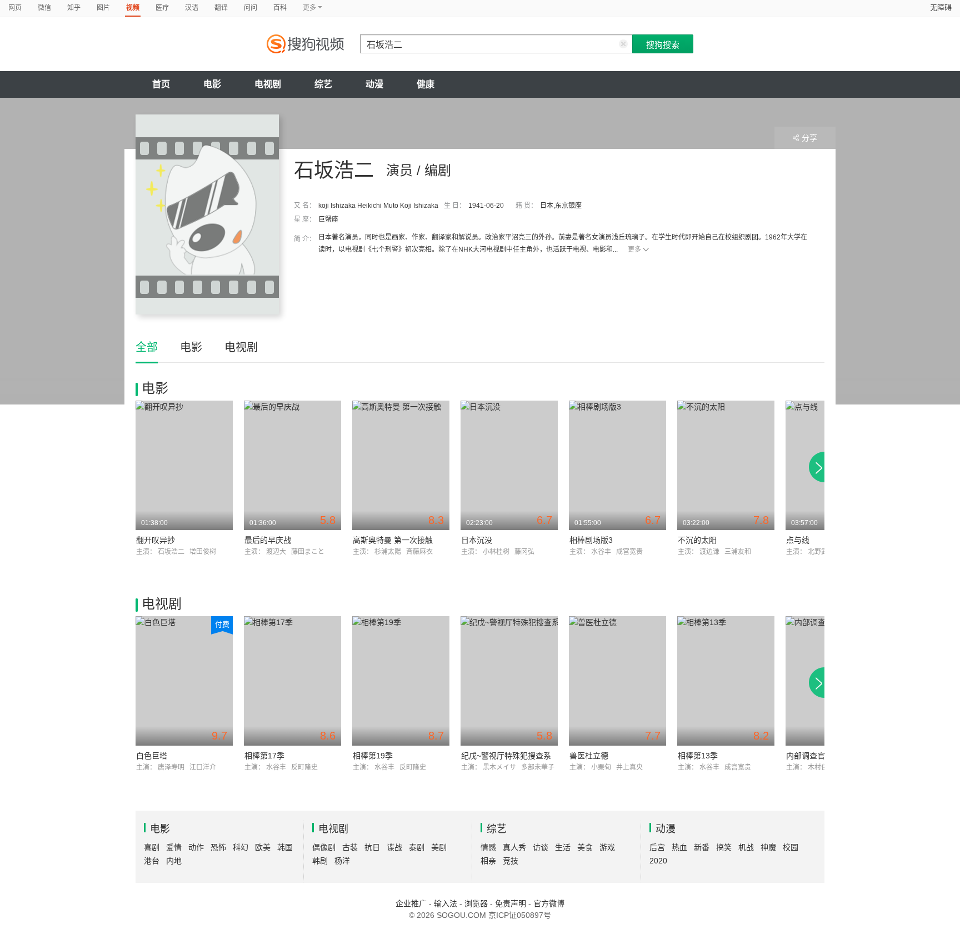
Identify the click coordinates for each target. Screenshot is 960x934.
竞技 (510, 860)
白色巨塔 (151, 755)
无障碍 (941, 7)
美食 (585, 847)
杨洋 (342, 860)
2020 (658, 860)
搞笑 (724, 847)
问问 (250, 8)
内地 (174, 860)
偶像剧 (324, 847)
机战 (746, 847)
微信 (44, 8)
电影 (212, 84)
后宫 (657, 847)
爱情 (174, 847)
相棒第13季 (698, 755)
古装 (350, 847)
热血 (679, 847)
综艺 (323, 84)
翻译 (221, 8)
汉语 (191, 8)
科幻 (240, 847)
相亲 (488, 860)
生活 (563, 847)
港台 (151, 860)
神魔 (768, 847)
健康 (425, 84)
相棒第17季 (264, 755)
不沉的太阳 (697, 540)
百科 (280, 8)
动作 (196, 847)
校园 (790, 847)
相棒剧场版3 (591, 540)
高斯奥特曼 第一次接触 (393, 540)
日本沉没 (476, 540)
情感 (488, 847)
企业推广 (411, 903)
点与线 (797, 540)
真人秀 (514, 847)
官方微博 (548, 903)
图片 (103, 8)
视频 (132, 8)
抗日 (372, 847)
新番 (701, 847)
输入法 (445, 903)
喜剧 (151, 847)
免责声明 (510, 903)
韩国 (285, 847)
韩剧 (320, 860)
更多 (634, 249)
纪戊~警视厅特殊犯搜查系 (506, 755)
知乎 (74, 8)
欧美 (263, 847)
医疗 (162, 8)
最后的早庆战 (267, 540)
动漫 (374, 84)
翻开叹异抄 (155, 540)
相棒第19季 (373, 755)
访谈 (540, 847)
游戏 (607, 847)
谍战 (394, 847)
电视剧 (267, 84)
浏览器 (476, 903)
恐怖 (218, 847)
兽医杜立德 (588, 755)
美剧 (439, 847)
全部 (147, 347)
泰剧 (416, 847)
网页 (15, 8)
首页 (161, 84)
